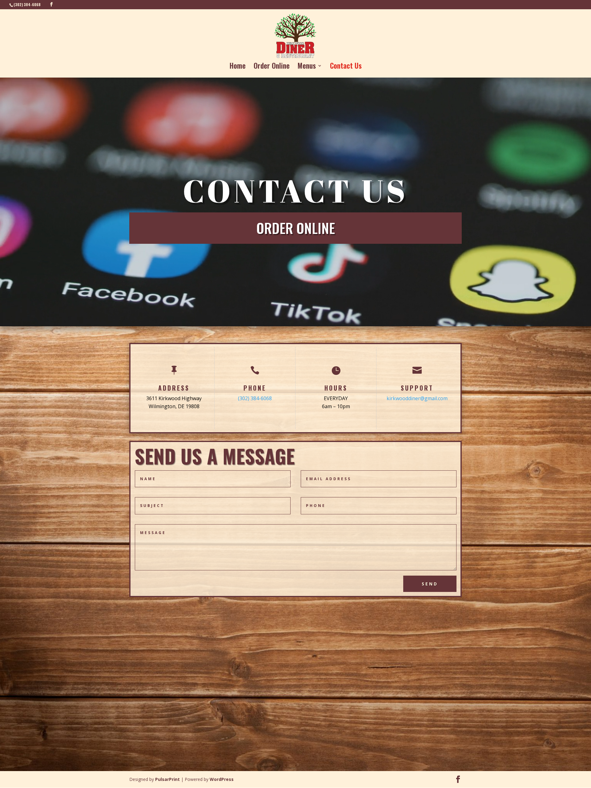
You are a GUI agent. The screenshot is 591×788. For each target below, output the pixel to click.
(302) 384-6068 (255, 398)
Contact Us (346, 67)
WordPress (222, 779)
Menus (307, 67)
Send (430, 584)
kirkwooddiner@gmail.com (417, 398)
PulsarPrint (167, 779)
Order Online (272, 67)
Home (238, 67)
